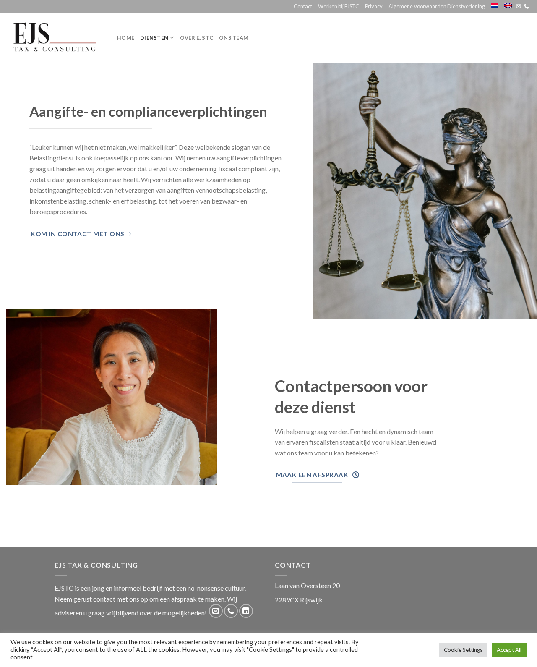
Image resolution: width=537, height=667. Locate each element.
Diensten (154, 37)
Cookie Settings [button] (463, 649)
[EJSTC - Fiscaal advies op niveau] (55, 37)
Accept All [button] (509, 649)
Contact (303, 6)
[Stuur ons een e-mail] (518, 7)
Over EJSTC (197, 37)
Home (125, 37)
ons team (233, 37)
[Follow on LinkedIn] (246, 611)
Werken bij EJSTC (338, 6)
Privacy (374, 6)
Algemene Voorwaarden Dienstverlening (436, 6)
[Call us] (526, 7)
